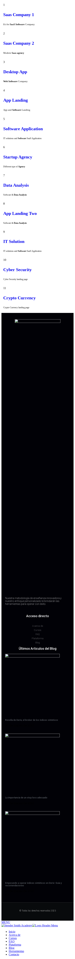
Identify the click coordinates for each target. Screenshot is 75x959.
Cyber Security (17, 269)
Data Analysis (16, 185)
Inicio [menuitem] (12, 931)
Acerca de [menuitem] (14, 934)
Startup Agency (17, 157)
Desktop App (15, 71)
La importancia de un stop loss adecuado (26, 797)
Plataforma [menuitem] (15, 944)
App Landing (15, 100)
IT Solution (13, 241)
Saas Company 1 (18, 14)
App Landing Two (20, 213)
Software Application (23, 128)
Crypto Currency (19, 298)
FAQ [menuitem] (12, 941)
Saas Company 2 (18, 43)
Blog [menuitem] (11, 947)
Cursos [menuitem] (13, 938)
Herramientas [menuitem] (16, 951)
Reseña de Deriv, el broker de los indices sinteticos (31, 720)
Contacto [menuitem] (14, 954)
